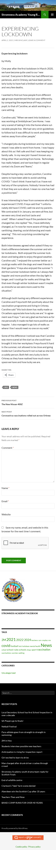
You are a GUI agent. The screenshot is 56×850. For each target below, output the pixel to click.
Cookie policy (21, 846)
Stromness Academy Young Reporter (21, 14)
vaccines (15, 653)
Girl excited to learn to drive (15, 757)
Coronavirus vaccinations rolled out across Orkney (26, 414)
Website (6, 514)
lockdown (25, 646)
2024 (27, 640)
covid (6, 645)
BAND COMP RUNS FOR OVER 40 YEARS (22, 802)
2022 (20, 640)
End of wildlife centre (12, 780)
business (34, 640)
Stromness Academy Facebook (20, 613)
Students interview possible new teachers (21, 746)
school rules (13, 649)
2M (4, 640)
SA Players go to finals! (12, 721)
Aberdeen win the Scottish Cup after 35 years (23, 791)
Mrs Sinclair (20, 40)
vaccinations (6, 653)
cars (40, 640)
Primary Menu (52, 14)
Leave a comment (36, 40)
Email (5, 501)
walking (21, 653)
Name (5, 487)
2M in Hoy (7, 740)
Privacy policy (34, 846)
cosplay (45, 640)
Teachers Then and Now (13, 797)
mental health (35, 646)
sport (34, 649)
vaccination (43, 649)
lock (20, 646)
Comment (8, 447)
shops (29, 650)
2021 (6, 387)
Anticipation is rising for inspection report (22, 752)
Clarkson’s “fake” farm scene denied (18, 785)
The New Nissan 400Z (13, 402)
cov (49, 640)
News (14, 387)
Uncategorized (9, 673)
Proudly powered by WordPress (15, 828)
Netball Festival (9, 726)
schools (22, 649)
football (14, 646)
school (4, 650)
